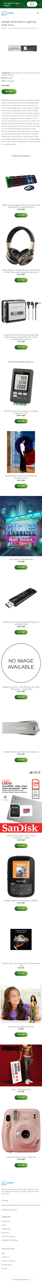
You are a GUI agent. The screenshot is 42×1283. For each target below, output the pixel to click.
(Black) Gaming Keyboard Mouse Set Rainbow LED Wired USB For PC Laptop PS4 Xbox (21, 206)
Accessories (6, 1221)
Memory (11, 75)
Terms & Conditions (8, 1261)
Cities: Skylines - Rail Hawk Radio (21, 559)
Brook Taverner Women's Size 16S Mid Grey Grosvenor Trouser (21, 477)
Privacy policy (6, 1265)
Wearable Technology (9, 1240)
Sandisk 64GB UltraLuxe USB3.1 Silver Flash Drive (21, 752)
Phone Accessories (8, 1236)
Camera (4, 75)
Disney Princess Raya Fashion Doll (21, 1027)
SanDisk (37, 73)
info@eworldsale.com (9, 1210)
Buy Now (9, 91)
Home (4, 28)
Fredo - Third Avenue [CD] (21, 1089)
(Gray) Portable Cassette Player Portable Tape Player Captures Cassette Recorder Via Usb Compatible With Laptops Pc (21, 337)
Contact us (5, 1257)
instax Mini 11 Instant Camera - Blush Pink (21, 1157)
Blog (3, 1253)
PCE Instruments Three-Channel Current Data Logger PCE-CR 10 (21, 412)
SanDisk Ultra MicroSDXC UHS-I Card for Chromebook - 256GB (21, 837)
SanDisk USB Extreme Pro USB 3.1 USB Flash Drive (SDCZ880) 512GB (21, 623)
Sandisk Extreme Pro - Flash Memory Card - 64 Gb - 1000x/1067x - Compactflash (21, 688)
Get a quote (32, 4)
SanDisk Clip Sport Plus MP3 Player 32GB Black (21, 901)
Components (28, 73)
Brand (13, 73)
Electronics (20, 73)
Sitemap (4, 1268)
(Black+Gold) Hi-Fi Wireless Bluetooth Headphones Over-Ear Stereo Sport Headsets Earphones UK (21, 271)
